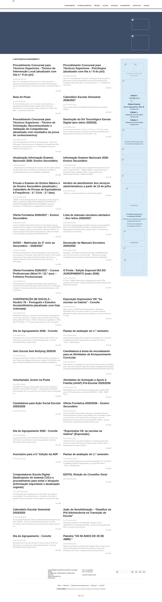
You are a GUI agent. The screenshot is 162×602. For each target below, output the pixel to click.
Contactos (137, 5)
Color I (79, 595)
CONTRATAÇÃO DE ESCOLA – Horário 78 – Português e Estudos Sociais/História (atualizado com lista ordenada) (36, 304)
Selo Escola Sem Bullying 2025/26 (34, 351)
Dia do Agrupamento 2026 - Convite (35, 330)
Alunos (105, 5)
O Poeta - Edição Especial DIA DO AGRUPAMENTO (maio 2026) (84, 272)
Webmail (66, 585)
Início (59, 585)
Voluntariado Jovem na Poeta (31, 379)
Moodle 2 (94, 585)
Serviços (114, 5)
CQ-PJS (101, 585)
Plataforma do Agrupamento (80, 585)
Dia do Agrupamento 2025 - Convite (35, 430)
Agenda (146, 5)
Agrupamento (69, 5)
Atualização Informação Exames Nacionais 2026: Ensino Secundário (35, 159)
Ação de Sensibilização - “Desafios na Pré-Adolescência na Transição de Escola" (87, 512)
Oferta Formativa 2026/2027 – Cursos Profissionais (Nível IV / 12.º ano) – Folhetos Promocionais (36, 273)
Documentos (125, 5)
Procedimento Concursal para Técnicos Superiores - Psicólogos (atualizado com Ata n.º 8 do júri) (84, 68)
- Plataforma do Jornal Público (134, 115)
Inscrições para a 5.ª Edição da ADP (35, 454)
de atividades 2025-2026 (134, 216)
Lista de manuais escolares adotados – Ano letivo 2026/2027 (86, 216)
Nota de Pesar (22, 96)
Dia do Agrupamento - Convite (32, 535)
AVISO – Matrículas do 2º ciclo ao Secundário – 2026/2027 (34, 244)
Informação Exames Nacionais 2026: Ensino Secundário (86, 159)
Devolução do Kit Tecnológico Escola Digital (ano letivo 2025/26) (87, 121)
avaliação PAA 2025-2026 (134, 221)
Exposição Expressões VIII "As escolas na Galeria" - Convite (82, 301)
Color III (82, 595)
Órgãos (97, 5)
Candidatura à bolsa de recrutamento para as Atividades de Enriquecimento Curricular (87, 354)
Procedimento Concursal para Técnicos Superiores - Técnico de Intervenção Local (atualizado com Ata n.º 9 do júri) (34, 70)
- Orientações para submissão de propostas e (134, 219)
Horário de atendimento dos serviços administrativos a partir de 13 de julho (87, 185)
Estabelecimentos (84, 5)
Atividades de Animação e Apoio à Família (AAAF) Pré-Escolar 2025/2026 (87, 381)
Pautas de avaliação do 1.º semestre (85, 330)
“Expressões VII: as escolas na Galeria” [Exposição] (82, 432)
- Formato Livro (134, 98)
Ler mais (58, 91)
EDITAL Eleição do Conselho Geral (85, 474)
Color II (81, 595)
